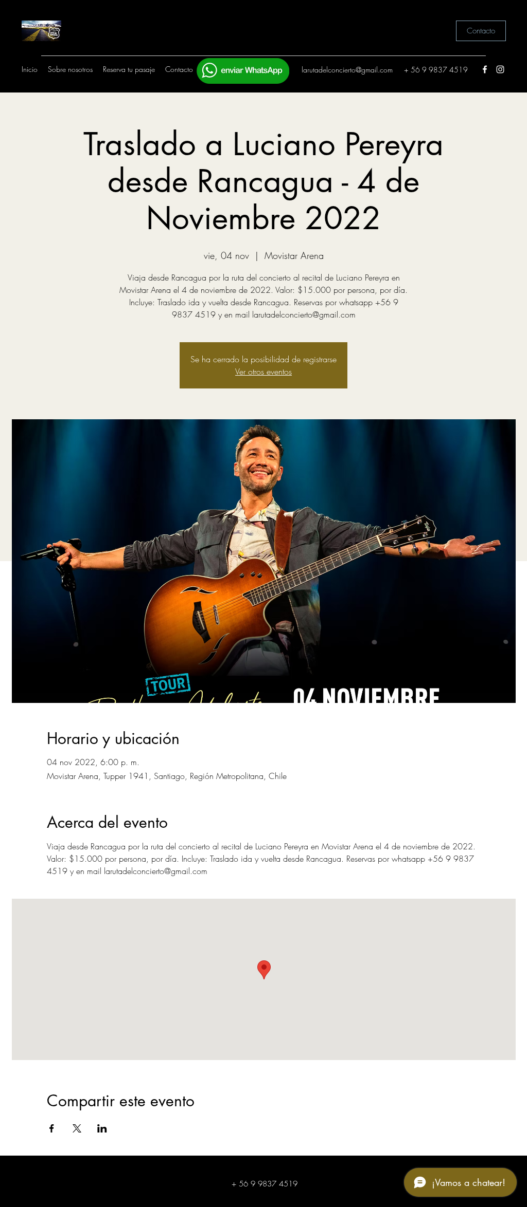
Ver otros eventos (263, 371)
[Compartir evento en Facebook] (52, 1128)
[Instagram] (500, 69)
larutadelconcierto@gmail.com (347, 70)
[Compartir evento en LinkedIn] (102, 1128)
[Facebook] (485, 69)
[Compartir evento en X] (77, 1128)
